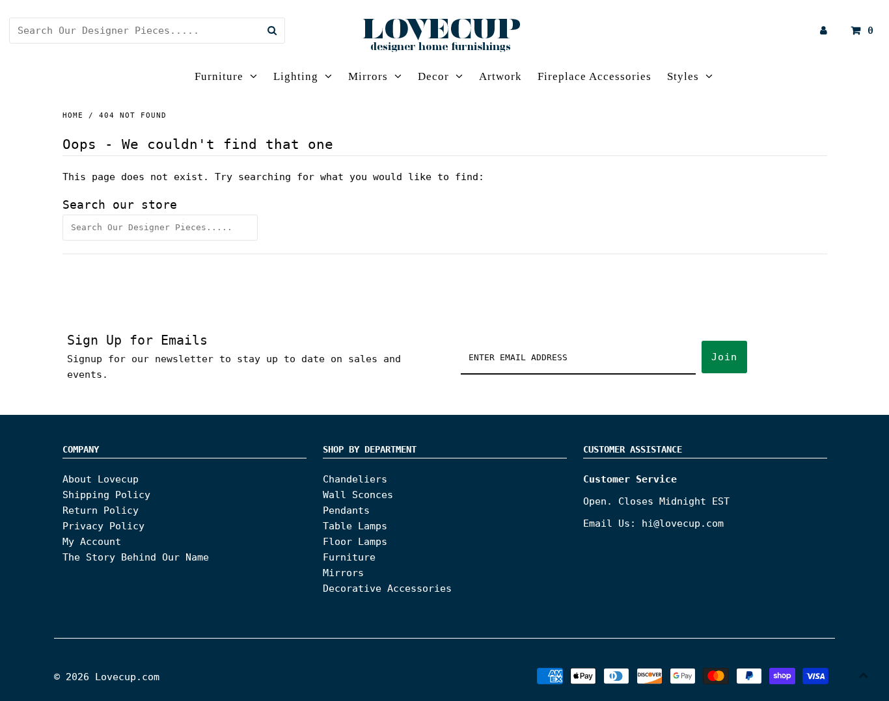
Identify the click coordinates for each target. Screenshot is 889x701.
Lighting (295, 76)
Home (72, 115)
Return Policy (100, 510)
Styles (683, 76)
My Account (91, 542)
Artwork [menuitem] (500, 76)
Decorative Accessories (387, 588)
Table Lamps (355, 526)
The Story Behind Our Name (135, 557)
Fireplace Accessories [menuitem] (594, 76)
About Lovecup (100, 479)
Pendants (346, 510)
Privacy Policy (103, 526)
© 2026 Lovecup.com (106, 677)
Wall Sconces (358, 495)
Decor (433, 76)
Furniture (219, 76)
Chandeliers (355, 479)
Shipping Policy (106, 495)
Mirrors (368, 76)
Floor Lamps (355, 542)
